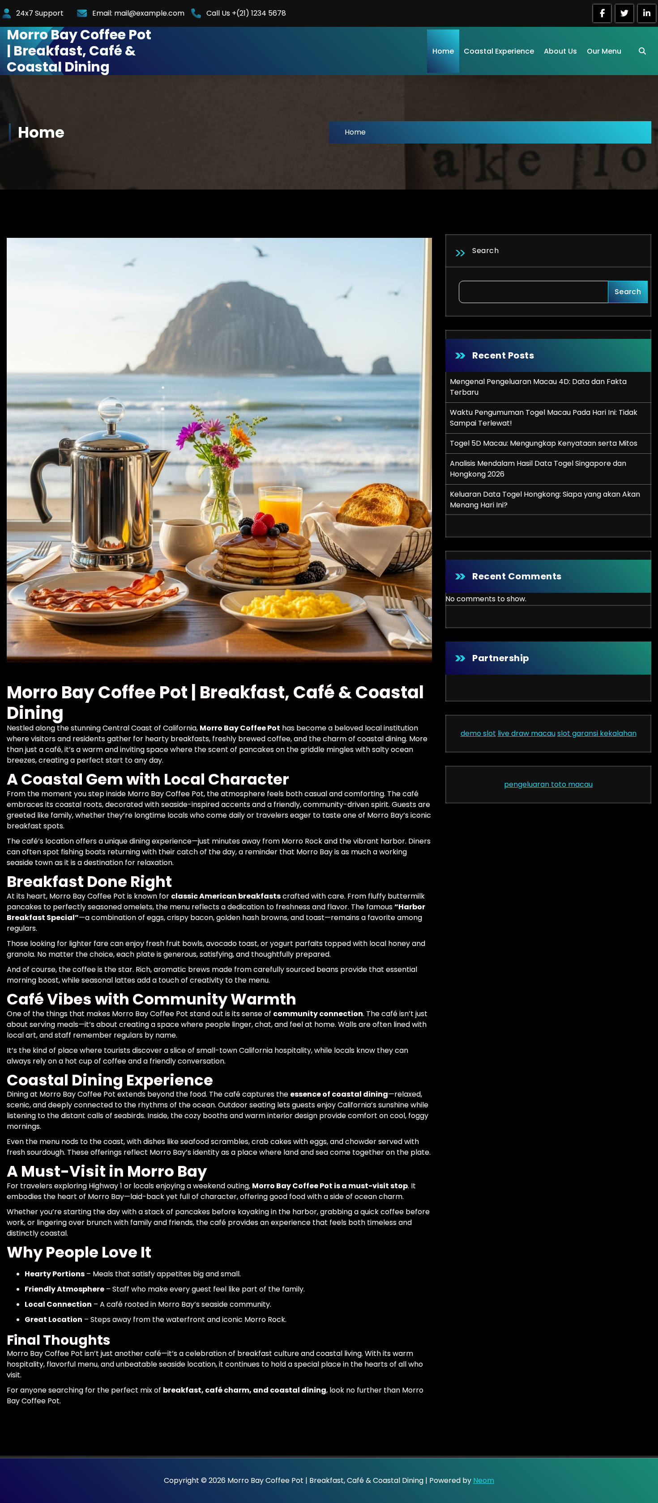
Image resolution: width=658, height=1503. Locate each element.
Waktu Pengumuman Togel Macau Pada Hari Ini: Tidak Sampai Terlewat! (543, 417)
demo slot (478, 733)
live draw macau (526, 733)
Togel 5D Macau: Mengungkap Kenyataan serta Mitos (543, 443)
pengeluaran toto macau (548, 784)
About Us (560, 51)
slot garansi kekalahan (597, 733)
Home (443, 51)
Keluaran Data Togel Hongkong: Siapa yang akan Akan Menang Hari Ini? (545, 499)
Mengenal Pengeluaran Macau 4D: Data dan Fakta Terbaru (538, 386)
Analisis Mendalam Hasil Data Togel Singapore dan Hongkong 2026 (538, 468)
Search (485, 250)
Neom (483, 1480)
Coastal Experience (499, 51)
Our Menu (604, 51)
